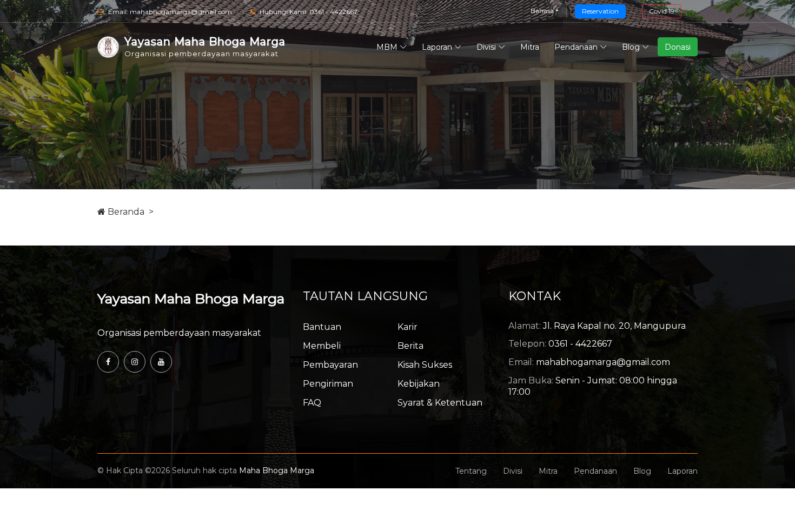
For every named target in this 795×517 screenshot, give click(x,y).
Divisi (486, 47)
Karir (408, 327)
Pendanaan (576, 47)
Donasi (678, 47)
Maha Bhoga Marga (276, 470)
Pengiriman (328, 384)
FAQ (312, 402)
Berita (410, 346)
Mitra (529, 47)
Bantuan (322, 327)
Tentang (471, 471)
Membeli (322, 346)
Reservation (600, 11)
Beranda (124, 212)
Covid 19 (661, 11)
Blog (631, 47)
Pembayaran (330, 365)
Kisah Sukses (425, 365)
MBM (387, 47)
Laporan (437, 47)
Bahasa (542, 10)
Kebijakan (419, 384)
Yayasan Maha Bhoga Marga (190, 298)
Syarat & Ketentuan (440, 402)
